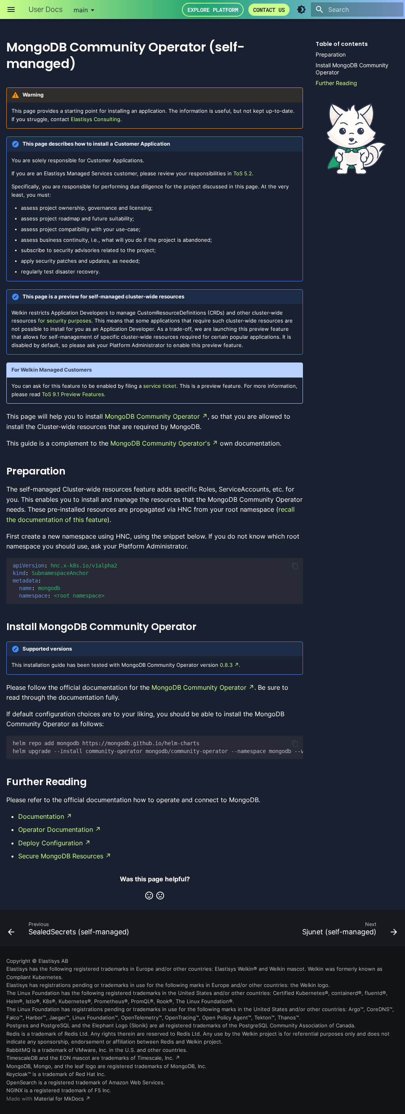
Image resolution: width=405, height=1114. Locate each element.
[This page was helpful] (149, 895)
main (81, 10)
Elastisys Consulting (95, 119)
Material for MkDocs (59, 1099)
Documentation (41, 816)
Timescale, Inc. (155, 1058)
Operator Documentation (55, 829)
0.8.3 (226, 665)
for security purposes (64, 321)
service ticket (159, 386)
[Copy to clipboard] (295, 566)
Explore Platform (212, 9)
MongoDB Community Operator (152, 416)
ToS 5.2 (242, 173)
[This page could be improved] (160, 895)
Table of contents (342, 43)
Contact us (269, 9)
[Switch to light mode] (301, 9)
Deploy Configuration (50, 843)
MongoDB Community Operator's (160, 443)
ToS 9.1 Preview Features (73, 394)
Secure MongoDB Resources (60, 856)
